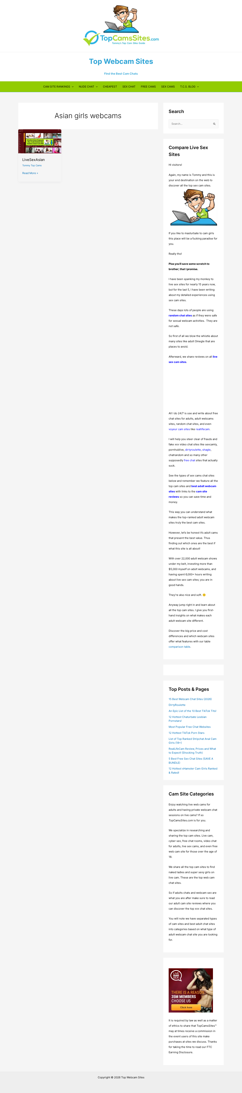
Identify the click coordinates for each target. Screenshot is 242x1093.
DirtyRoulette (177, 705)
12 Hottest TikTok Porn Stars (186, 733)
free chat (189, 460)
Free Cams (148, 86)
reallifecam (203, 429)
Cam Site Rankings (56, 86)
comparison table (179, 646)
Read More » (30, 173)
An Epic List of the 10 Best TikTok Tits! (192, 711)
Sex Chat (129, 86)
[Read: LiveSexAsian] (39, 141)
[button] (72, 86)
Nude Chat (86, 86)
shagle (206, 449)
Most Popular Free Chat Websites (190, 726)
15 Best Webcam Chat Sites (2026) (190, 699)
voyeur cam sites (179, 429)
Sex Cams (168, 86)
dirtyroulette (193, 449)
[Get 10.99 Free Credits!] (191, 990)
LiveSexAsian (33, 160)
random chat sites (180, 315)
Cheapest (110, 86)
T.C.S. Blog (187, 86)
